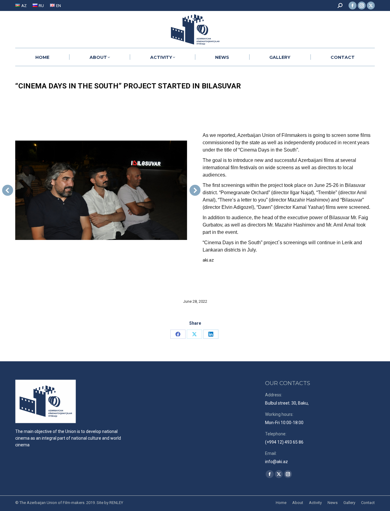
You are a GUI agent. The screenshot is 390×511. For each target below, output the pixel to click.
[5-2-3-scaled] (101, 190)
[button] (7, 190)
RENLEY (116, 502)
